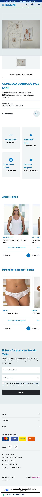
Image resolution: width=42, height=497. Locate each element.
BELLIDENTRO (7, 237)
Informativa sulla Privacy (22, 383)
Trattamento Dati (7, 477)
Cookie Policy (6, 480)
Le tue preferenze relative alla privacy (23, 490)
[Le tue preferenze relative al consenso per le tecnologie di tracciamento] (4, 495)
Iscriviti (21, 392)
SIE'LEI (5, 310)
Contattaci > (11, 142)
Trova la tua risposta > (31, 172)
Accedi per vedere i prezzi (16, 247)
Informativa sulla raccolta (13, 494)
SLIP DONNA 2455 (10, 313)
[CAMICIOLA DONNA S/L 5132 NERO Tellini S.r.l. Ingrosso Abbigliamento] (16, 219)
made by (29, 477)
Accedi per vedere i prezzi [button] (21, 75)
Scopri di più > (31, 145)
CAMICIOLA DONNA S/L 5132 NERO (15, 241)
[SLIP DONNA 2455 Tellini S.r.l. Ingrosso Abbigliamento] (16, 292)
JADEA (34, 310)
